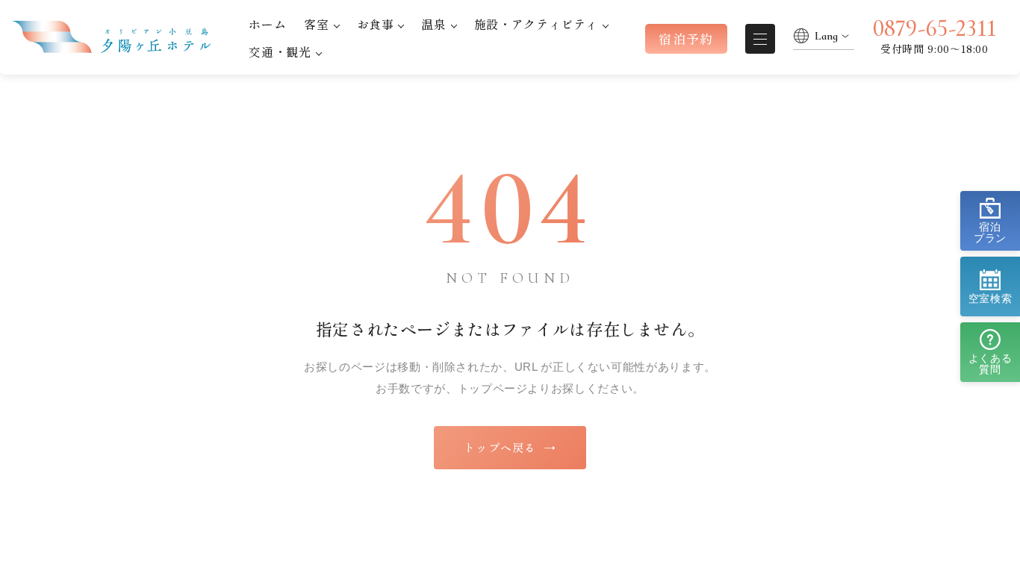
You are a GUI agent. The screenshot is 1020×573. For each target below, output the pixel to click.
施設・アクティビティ (536, 24)
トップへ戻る (510, 447)
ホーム (267, 24)
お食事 (375, 24)
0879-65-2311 (934, 28)
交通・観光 (280, 51)
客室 (316, 24)
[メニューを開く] (760, 39)
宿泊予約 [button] (686, 38)
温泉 (433, 24)
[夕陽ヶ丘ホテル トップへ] (115, 37)
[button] (990, 221)
